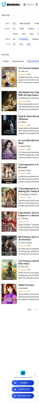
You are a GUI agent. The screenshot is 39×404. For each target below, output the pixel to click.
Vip (28, 44)
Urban (22, 29)
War (23, 34)
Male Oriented (25, 24)
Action (15, 34)
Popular (6, 61)
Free (21, 44)
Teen (31, 34)
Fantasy (31, 29)
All (14, 24)
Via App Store (24, 389)
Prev (29, 310)
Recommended (18, 61)
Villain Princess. (26, 285)
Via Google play (24, 396)
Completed (24, 39)
